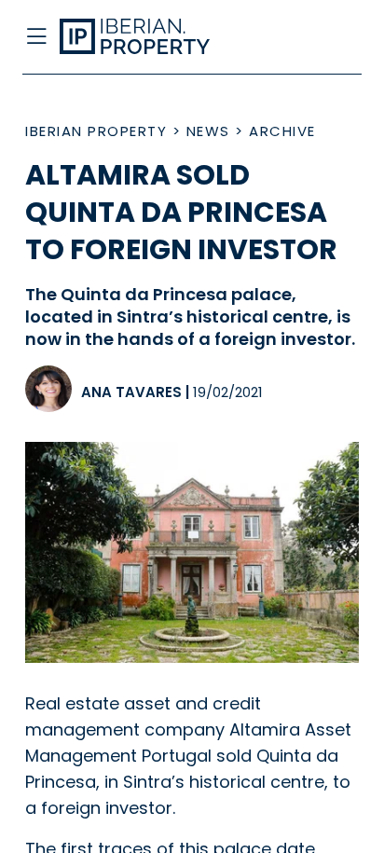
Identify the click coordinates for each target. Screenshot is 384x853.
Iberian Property (96, 131)
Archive (282, 131)
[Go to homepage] (154, 37)
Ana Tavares (131, 392)
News (208, 131)
